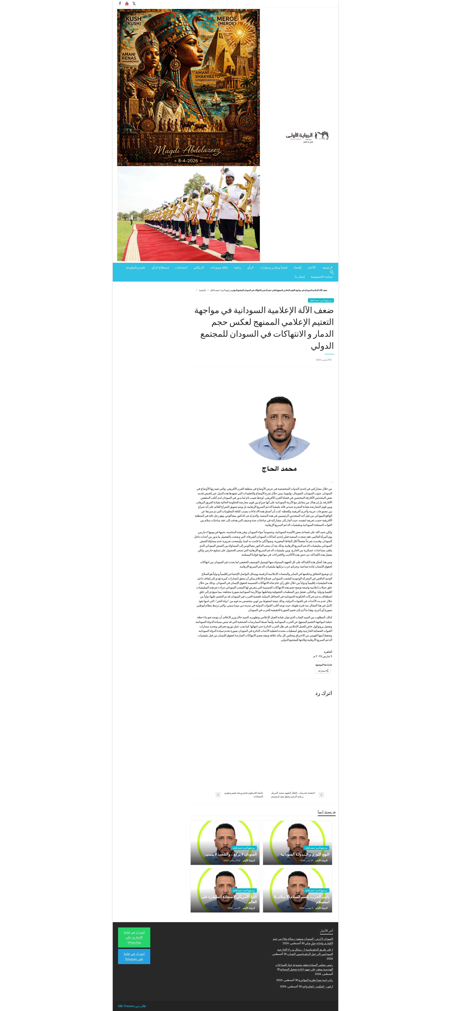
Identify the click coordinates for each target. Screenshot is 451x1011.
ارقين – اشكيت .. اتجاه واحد (317, 986)
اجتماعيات (181, 267)
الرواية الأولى (321, 860)
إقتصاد (297, 267)
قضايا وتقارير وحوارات (273, 267)
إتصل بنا (300, 276)
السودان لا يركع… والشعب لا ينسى (231, 854)
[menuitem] (327, 267)
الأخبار (311, 267)
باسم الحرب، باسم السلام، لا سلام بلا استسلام (301, 899)
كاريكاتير (199, 267)
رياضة (237, 267)
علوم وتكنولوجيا (136, 267)
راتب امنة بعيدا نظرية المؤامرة (316, 980)
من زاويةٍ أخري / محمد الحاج (221, 290)
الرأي (250, 267)
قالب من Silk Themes (132, 1006)
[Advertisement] (151, 309)
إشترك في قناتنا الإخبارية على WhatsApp (134, 937)
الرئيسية (327, 267)
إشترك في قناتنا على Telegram (134, 956)
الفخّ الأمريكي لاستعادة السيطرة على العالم (229, 899)
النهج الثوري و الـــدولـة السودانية (305, 854)
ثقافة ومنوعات (219, 267)
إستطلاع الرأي (160, 267)
